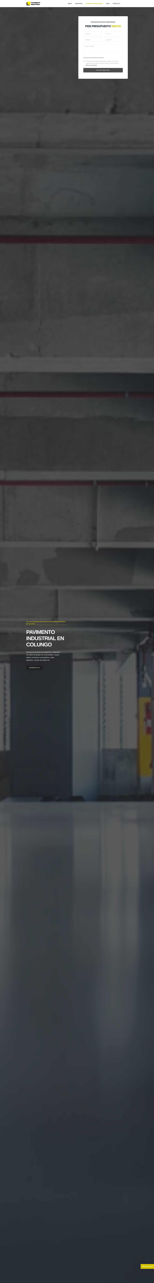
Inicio (70, 3)
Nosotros (78, 3)
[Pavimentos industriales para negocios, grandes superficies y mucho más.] (34, 3)
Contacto (116, 3)
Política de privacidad (91, 65)
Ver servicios (33, 668)
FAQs (107, 3)
